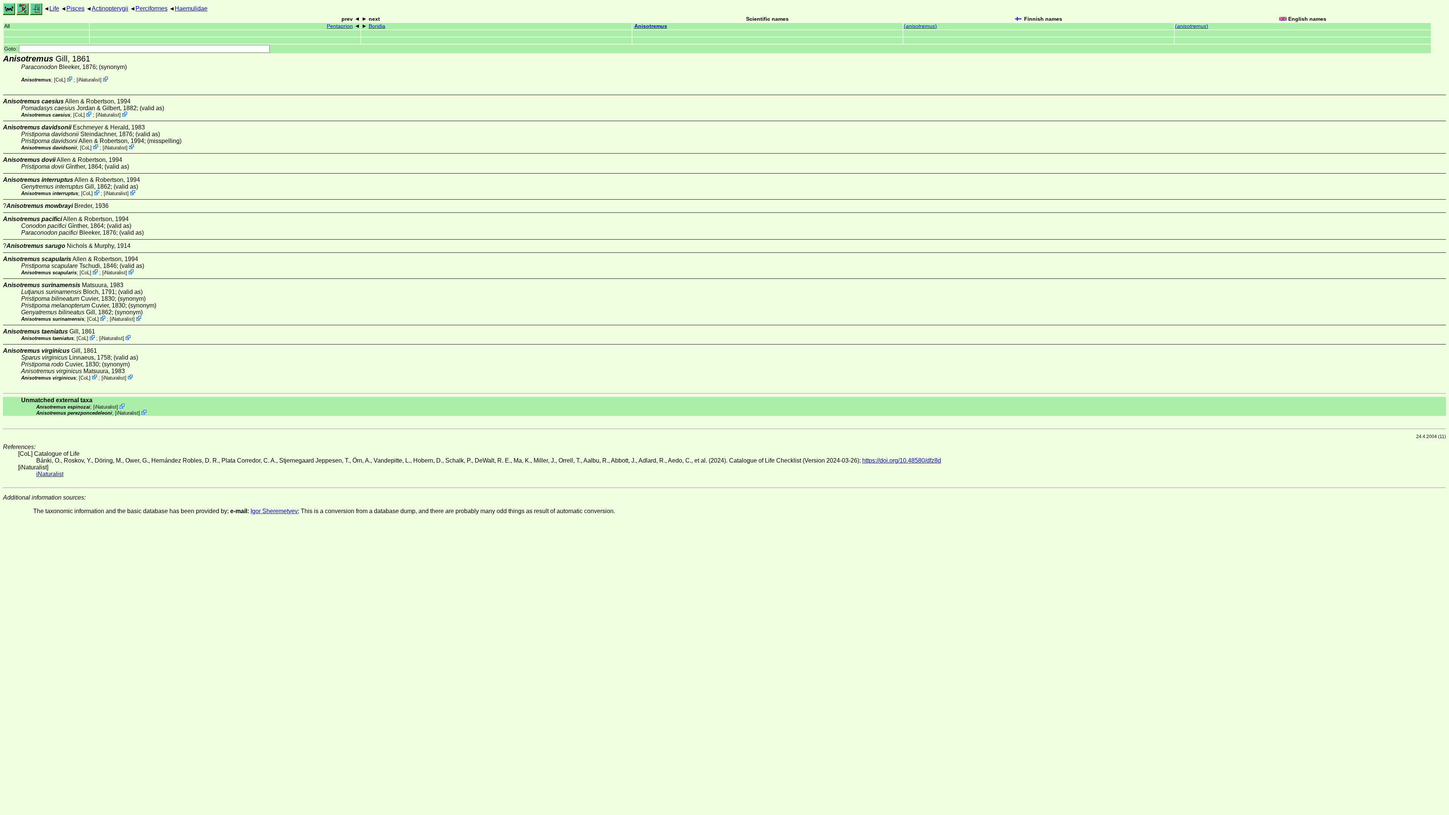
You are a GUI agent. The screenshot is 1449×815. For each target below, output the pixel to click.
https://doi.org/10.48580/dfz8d (901, 460)
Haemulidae (191, 8)
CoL (59, 80)
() (920, 26)
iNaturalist (89, 80)
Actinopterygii (110, 8)
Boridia (377, 26)
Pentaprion (340, 26)
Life (54, 8)
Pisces (75, 8)
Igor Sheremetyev (274, 511)
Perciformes (151, 8)
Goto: (11, 49)
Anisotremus (650, 26)
